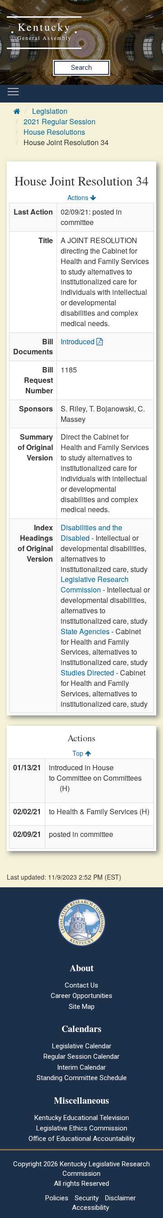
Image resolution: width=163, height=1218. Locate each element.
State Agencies (85, 631)
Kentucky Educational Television (81, 1118)
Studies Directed (87, 672)
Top (78, 753)
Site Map (82, 1007)
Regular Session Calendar (81, 1056)
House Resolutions (54, 132)
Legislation (49, 111)
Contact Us (81, 985)
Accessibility (90, 1207)
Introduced (78, 341)
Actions (78, 197)
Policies (56, 1198)
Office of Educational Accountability (82, 1139)
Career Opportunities (81, 996)
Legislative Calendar (81, 1046)
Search (81, 68)
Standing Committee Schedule (82, 1078)
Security (87, 1198)
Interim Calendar (81, 1067)
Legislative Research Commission (95, 584)
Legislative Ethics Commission (81, 1128)
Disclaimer (120, 1198)
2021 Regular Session (60, 121)
